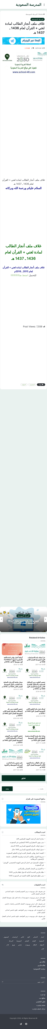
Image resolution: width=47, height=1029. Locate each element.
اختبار (42, 937)
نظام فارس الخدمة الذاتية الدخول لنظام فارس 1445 (26, 872)
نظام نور (42, 962)
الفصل (34, 941)
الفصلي (27, 941)
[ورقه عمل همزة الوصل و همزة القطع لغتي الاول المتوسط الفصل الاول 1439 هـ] (34, 728)
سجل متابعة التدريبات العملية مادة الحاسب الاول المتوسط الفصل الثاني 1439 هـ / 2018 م (12, 684)
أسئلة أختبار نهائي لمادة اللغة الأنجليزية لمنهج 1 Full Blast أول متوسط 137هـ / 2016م (13, 659)
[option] (23, 619)
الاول (28, 937)
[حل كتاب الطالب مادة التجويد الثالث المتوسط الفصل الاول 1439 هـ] (34, 755)
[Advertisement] (23, 103)
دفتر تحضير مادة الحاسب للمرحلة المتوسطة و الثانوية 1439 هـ (13, 765)
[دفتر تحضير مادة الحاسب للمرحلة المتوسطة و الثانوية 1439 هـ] (12, 755)
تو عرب (42, 994)
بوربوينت (27, 945)
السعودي (32, 384)
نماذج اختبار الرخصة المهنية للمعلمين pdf (30, 839)
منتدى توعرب (40, 1005)
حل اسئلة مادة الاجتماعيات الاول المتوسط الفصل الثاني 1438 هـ (36, 659)
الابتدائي (35, 937)
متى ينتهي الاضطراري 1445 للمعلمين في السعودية (27, 842)
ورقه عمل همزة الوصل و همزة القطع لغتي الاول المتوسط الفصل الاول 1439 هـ (35, 738)
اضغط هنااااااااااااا (19, 275)
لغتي (42, 949)
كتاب (7, 945)
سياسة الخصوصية (39, 969)
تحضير (20, 945)
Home (41, 14)
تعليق (23, 778)
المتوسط (19, 941)
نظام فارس (41, 965)
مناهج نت (42, 998)
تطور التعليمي (40, 1002)
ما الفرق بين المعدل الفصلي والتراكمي (31, 869)
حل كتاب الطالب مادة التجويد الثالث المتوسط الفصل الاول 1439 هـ (35, 765)
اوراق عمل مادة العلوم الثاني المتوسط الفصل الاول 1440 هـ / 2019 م (35, 711)
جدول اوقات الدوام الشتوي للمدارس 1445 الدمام (27, 846)
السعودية (41, 941)
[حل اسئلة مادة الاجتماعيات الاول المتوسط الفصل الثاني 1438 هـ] (34, 649)
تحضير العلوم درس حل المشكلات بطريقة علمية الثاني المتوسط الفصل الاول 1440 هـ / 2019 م (13, 712)
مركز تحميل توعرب (38, 1009)
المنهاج (24, 384)
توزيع (13, 945)
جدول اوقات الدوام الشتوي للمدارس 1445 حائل (28, 849)
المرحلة (11, 941)
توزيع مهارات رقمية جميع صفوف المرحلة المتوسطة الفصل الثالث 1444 (23, 622)
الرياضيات (15, 937)
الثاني (22, 937)
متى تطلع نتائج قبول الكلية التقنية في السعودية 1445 (26, 876)
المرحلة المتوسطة (31, 14)
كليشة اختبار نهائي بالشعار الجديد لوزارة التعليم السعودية (25, 853)
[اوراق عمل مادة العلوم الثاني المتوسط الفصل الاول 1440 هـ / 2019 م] (34, 701)
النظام (35, 945)
